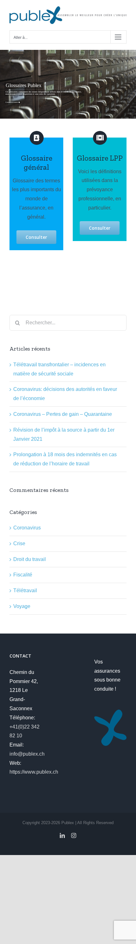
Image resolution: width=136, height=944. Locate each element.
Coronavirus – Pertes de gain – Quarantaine (62, 414)
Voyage (21, 606)
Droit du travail (29, 559)
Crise (19, 543)
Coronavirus (27, 527)
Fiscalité (22, 574)
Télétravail (25, 590)
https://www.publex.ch (33, 772)
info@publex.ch (27, 754)
